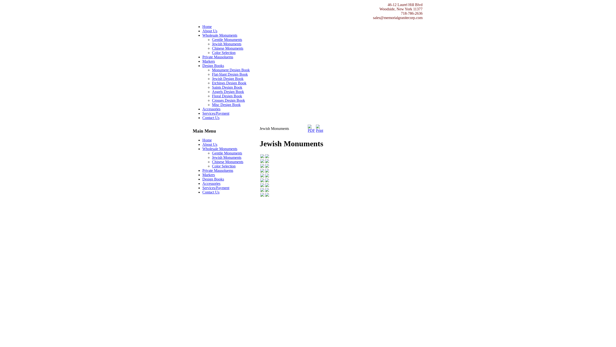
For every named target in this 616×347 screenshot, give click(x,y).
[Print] (319, 130)
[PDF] (311, 130)
